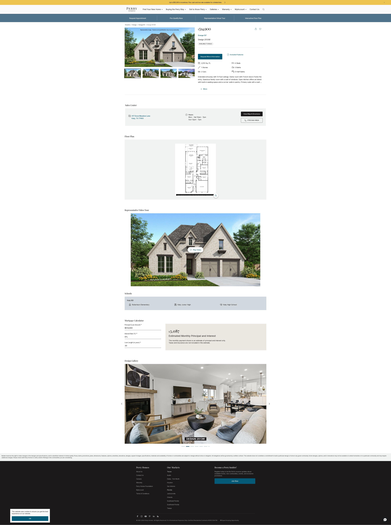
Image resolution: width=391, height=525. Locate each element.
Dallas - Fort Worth (173, 479)
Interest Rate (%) (131, 334)
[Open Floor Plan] (195, 170)
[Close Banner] (384, 2)
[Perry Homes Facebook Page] (137, 516)
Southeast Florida (173, 501)
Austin (169, 475)
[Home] (132, 9)
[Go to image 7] (209, 446)
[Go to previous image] (128, 47)
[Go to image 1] (151, 73)
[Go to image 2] (168, 73)
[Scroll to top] (385, 512)
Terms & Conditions (142, 493)
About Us (139, 471)
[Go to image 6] (205, 446)
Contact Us (140, 475)
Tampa (169, 508)
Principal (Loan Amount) (133, 325)
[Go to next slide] (269, 404)
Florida (169, 490)
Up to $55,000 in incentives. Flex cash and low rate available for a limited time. (195, 2)
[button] (385, 519)
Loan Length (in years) (133, 342)
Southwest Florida (173, 504)
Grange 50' (202, 35)
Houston (170, 482)
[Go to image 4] (196, 446)
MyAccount (140, 490)
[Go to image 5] (201, 446)
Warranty (139, 482)
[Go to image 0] (132, 73)
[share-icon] (256, 29)
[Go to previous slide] (122, 404)
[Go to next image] (191, 47)
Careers (139, 479)
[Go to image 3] (186, 73)
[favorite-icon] (260, 29)
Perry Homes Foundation (144, 486)
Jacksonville (171, 493)
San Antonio (171, 486)
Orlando (169, 497)
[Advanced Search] (263, 9)
